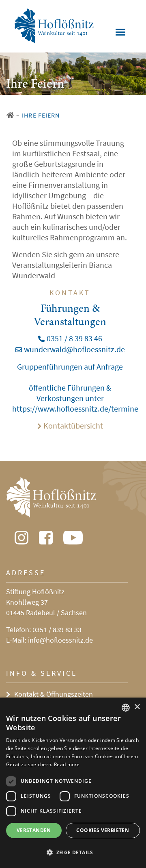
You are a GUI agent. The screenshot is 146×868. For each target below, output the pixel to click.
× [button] (137, 707)
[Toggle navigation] (120, 32)
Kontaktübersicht (73, 425)
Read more (67, 764)
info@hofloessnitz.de (60, 640)
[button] (73, 853)
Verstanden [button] (34, 830)
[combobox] (126, 708)
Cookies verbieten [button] (102, 830)
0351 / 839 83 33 (57, 629)
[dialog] (73, 783)
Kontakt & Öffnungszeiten (53, 694)
